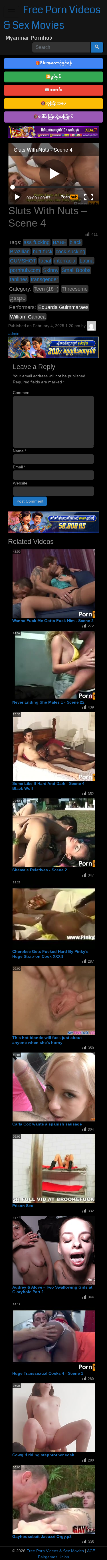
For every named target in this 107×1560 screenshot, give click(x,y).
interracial (65, 261)
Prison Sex (22, 1205)
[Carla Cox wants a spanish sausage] (58, 1087)
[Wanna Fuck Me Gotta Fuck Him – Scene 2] (58, 583)
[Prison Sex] (58, 1168)
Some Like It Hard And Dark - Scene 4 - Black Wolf (49, 786)
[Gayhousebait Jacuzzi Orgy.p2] (58, 1499)
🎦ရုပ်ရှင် (53, 76)
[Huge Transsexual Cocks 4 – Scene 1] (58, 1336)
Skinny (50, 270)
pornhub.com (25, 270)
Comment (22, 392)
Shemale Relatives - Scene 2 (39, 870)
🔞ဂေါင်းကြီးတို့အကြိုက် (53, 116)
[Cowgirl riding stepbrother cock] (58, 1418)
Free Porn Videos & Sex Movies (55, 1551)
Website (20, 483)
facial (45, 261)
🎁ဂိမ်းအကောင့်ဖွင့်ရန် (53, 62)
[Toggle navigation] (11, 12)
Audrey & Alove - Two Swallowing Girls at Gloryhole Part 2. (52, 1289)
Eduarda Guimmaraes (63, 307)
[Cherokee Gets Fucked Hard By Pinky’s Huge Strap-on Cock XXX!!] (58, 914)
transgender (44, 279)
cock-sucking (70, 251)
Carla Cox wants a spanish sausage (47, 1124)
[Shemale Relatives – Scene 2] (58, 833)
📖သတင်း (53, 89)
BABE (59, 242)
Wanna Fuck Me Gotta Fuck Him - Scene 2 (53, 620)
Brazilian (20, 251)
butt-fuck (43, 251)
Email (19, 467)
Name (19, 451)
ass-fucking (37, 242)
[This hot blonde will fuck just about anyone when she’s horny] (58, 1001)
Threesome (75, 289)
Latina (87, 261)
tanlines (19, 279)
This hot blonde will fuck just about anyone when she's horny (47, 1040)
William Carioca (28, 317)
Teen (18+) (46, 289)
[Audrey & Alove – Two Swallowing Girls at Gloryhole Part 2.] (58, 1250)
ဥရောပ (18, 298)
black (76, 242)
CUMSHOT (23, 261)
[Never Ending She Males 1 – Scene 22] (58, 665)
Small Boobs (76, 270)
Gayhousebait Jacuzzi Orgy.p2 (42, 1536)
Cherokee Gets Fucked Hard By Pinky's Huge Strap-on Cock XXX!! (50, 954)
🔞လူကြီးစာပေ (53, 103)
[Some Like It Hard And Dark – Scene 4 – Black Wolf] (58, 746)
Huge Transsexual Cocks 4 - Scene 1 (47, 1373)
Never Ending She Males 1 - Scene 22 (48, 702)
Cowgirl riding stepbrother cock (43, 1455)
